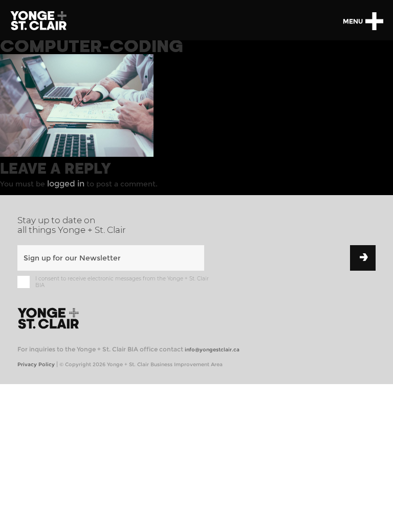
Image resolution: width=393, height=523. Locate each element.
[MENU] (374, 21)
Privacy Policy (36, 364)
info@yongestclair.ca (212, 349)
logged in (65, 183)
